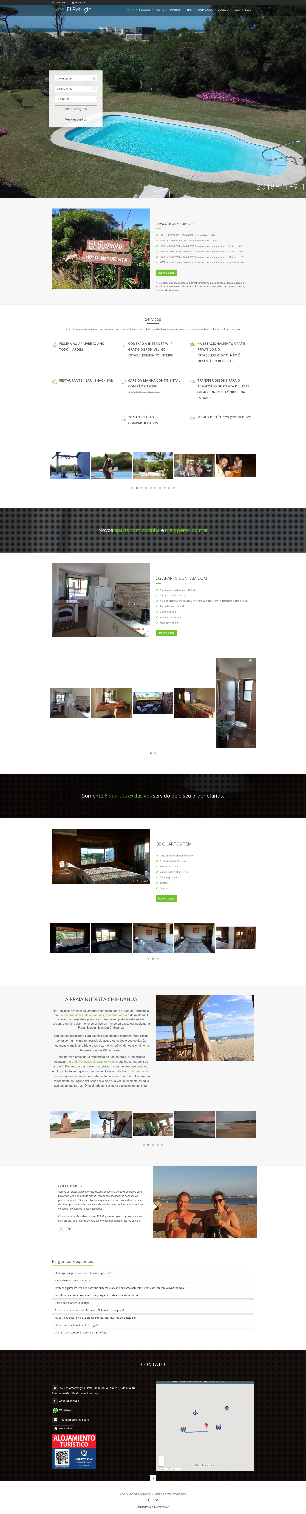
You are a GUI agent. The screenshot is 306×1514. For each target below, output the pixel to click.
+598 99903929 (69, 1401)
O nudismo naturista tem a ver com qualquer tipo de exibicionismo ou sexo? (98, 1295)
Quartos (174, 9)
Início (130, 9)
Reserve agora (76, 109)
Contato (223, 9)
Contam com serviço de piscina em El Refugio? (82, 1332)
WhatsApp (65, 1410)
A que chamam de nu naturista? (73, 1280)
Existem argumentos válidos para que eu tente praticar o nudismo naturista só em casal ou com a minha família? (120, 1288)
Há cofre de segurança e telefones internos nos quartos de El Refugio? (95, 1317)
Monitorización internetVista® (153, 1507)
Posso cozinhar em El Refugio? (72, 1302)
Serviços (144, 9)
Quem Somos (205, 9)
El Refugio (71, 9)
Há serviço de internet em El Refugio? (76, 1325)
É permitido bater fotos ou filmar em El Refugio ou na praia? (89, 1310)
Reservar (79, 2)
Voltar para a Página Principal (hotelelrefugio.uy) (153, 1487)
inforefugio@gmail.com (74, 1420)
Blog (248, 9)
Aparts (160, 9)
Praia (189, 9)
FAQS (237, 9)
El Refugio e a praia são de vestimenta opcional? (82, 1273)
